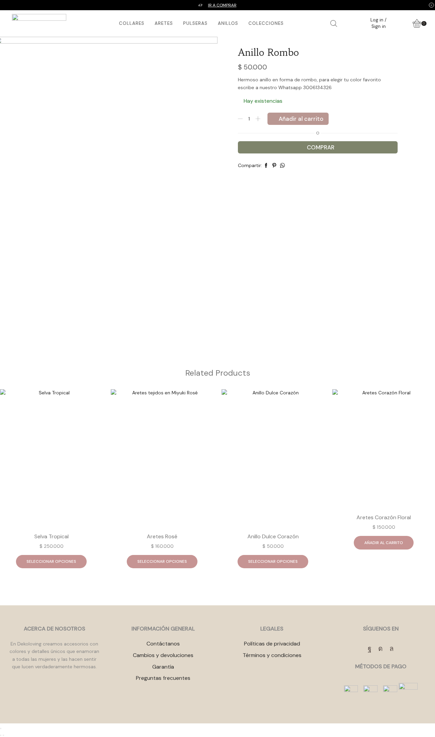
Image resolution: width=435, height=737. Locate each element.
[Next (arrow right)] (3, 735)
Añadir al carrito (301, 118)
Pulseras (195, 23)
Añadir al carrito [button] (383, 542)
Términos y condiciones (272, 655)
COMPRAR (320, 147)
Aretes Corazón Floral (383, 517)
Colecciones (266, 23)
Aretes (164, 23)
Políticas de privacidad (272, 643)
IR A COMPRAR (222, 5)
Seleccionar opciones (51, 561)
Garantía (163, 666)
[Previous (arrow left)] (0, 735)
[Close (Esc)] (0, 728)
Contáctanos (163, 643)
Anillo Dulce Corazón (273, 536)
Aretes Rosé (162, 536)
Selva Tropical (51, 536)
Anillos (228, 23)
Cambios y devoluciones (163, 655)
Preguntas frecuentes (163, 678)
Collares (131, 23)
